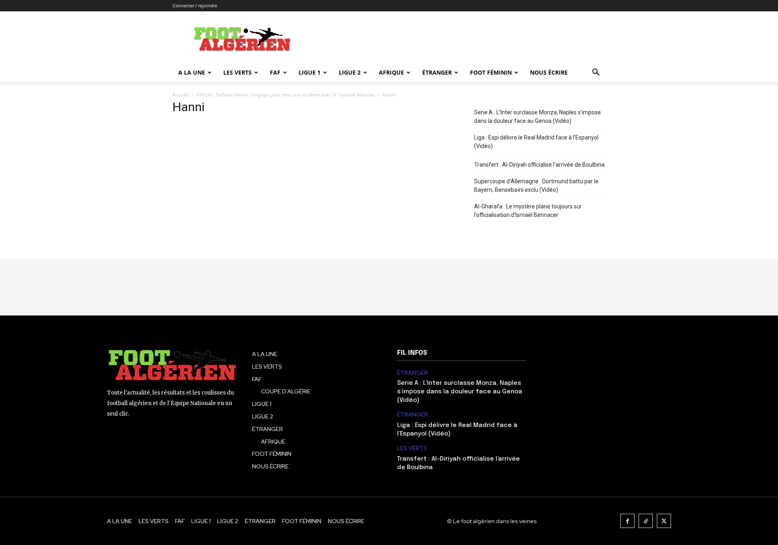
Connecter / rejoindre (195, 5)
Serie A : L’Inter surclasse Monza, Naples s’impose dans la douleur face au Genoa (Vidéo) (537, 116)
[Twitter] (664, 521)
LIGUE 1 (310, 72)
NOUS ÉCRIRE (549, 72)
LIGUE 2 (350, 72)
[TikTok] (646, 521)
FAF (275, 72)
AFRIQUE (391, 72)
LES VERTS (237, 72)
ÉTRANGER (437, 72)
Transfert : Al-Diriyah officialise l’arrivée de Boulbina (539, 164)
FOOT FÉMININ (491, 72)
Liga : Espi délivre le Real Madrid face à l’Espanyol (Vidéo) (536, 141)
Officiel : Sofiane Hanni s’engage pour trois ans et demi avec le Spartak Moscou (285, 94)
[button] (595, 73)
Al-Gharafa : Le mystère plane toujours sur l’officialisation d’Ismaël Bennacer (528, 210)
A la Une (191, 72)
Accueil (181, 94)
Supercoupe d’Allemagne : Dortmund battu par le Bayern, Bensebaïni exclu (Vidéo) (536, 185)
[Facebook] (627, 521)
